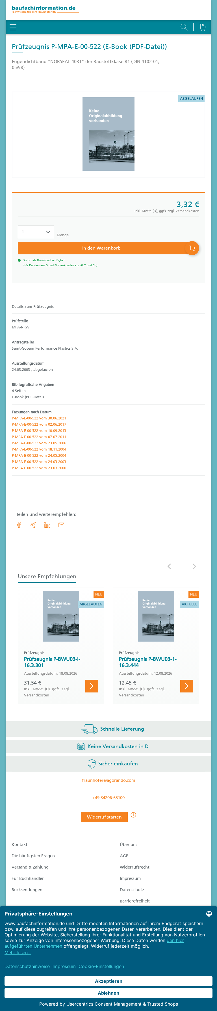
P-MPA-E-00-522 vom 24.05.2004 (39, 455)
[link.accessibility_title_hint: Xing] (33, 525)
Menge (63, 235)
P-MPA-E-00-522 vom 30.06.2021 (39, 418)
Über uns (128, 844)
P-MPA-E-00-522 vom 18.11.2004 (39, 449)
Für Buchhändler (28, 878)
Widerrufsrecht (134, 867)
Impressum (130, 878)
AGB (124, 855)
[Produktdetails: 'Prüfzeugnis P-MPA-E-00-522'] (108, 134)
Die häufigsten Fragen (33, 855)
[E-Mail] (61, 525)
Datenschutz (132, 889)
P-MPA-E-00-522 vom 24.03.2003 (39, 462)
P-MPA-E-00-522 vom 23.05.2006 (39, 443)
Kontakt (19, 844)
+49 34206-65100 (108, 797)
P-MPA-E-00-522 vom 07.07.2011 (39, 437)
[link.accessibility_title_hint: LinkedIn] (47, 525)
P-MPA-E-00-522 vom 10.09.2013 (39, 430)
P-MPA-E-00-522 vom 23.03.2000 (39, 468)
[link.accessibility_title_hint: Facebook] (19, 525)
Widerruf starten (104, 817)
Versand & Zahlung (30, 867)
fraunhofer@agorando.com (108, 780)
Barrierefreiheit (135, 901)
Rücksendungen (27, 889)
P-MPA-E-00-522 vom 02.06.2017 (39, 424)
